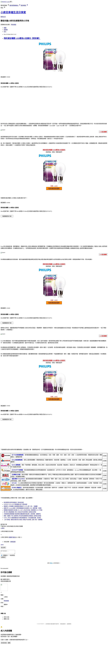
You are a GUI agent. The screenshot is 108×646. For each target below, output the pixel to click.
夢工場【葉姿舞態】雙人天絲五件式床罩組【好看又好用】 (20, 512)
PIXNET (42, 623)
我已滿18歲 (3, 642)
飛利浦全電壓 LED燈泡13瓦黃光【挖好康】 (22, 38)
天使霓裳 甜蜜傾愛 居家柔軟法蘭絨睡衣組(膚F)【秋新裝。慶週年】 (22, 514)
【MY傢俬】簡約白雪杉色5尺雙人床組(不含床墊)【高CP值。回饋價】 (23, 519)
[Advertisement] (54, 108)
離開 (9, 642)
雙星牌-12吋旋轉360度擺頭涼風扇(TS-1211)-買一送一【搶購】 (21, 506)
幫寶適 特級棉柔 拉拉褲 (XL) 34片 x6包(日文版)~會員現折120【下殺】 (23, 510)
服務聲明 (69, 623)
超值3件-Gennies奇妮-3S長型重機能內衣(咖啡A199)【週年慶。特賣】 (23, 508)
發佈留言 (3, 557)
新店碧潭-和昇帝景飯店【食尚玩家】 (14, 502)
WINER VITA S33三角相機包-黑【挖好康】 (16, 504)
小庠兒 (2, 528)
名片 (5, 31)
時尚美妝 (13, 24)
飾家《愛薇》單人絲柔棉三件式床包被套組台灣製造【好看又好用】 (23, 515)
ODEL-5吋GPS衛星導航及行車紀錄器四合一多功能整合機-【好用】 (22, 517)
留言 (14, 537)
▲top (2, 544)
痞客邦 (11, 537)
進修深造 (12, 541)
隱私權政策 (62, 623)
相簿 (5, 27)
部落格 (6, 29)
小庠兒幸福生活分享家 (13, 12)
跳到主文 (3, 16)
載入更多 (3, 547)
